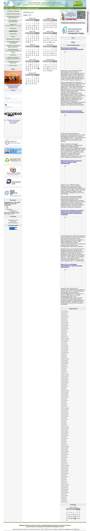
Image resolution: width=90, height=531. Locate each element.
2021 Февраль (65, 397)
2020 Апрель (64, 385)
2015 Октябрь (65, 322)
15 (34, 25)
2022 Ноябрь (64, 430)
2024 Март (64, 455)
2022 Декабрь (65, 432)
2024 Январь (64, 452)
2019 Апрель (64, 366)
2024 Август (64, 463)
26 (26, 83)
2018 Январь (64, 350)
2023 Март (64, 436)
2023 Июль (64, 443)
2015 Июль (64, 319)
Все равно (9, 209)
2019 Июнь (64, 370)
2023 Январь (64, 433)
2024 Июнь (64, 460)
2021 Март (64, 398)
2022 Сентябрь (65, 427)
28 (50, 42)
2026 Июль (64, 500)
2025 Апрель (64, 476)
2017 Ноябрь (64, 347)
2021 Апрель (64, 400)
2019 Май (63, 368)
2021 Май (63, 401)
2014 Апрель (64, 312)
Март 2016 (32, 31)
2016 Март (64, 330)
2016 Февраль (65, 328)
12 (32, 51)
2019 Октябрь (65, 376)
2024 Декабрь (65, 470)
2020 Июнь (64, 389)
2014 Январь (64, 311)
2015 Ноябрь (64, 323)
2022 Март (64, 417)
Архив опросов (15, 212)
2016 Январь (64, 327)
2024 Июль (64, 462)
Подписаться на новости (32, 8)
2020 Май (63, 387)
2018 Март (64, 354)
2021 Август (64, 406)
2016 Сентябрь (65, 338)
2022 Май (63, 420)
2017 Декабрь (65, 349)
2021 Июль (64, 404)
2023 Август (64, 444)
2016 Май (63, 333)
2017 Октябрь (65, 346)
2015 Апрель (64, 317)
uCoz (55, 529)
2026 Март (64, 494)
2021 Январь (64, 395)
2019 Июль (64, 371)
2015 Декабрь (65, 325)
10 (30, 65)
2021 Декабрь (65, 412)
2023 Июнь (64, 441)
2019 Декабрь (65, 379)
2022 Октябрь (65, 428)
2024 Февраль (65, 454)
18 (69, 516)
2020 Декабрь (65, 393)
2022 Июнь (64, 422)
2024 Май (63, 459)
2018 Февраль (65, 352)
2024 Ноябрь (64, 468)
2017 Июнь (64, 342)
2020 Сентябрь (65, 390)
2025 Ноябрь (64, 487)
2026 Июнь (64, 498)
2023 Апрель (64, 438)
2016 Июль (64, 335)
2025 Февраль (65, 473)
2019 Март (64, 365)
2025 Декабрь (65, 489)
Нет (7, 208)
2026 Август (64, 501)
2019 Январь (64, 363)
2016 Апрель (64, 331)
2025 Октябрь (65, 486)
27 (73, 518)
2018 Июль (64, 357)
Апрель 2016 (50, 31)
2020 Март (64, 384)
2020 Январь (64, 381)
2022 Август (64, 425)
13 (48, 38)
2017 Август (64, 344)
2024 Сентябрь (65, 465)
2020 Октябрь (65, 392)
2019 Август (64, 373)
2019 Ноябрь (64, 377)
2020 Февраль (65, 382)
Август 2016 (32, 59)
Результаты (7, 212)
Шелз (75, 529)
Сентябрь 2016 (50, 59)
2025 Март (64, 474)
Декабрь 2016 (32, 73)
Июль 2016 (50, 44)
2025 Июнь (64, 479)
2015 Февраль (65, 315)
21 (48, 68)
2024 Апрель (64, 457)
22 (52, 53)
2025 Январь (64, 471)
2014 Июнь (64, 314)
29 (28, 42)
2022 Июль (64, 424)
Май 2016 (32, 44)
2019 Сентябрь (65, 374)
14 (48, 66)
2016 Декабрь (65, 339)
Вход (23, 8)
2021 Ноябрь (64, 411)
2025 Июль (64, 481)
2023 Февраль (65, 435)
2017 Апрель (64, 341)
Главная (6, 8)
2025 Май (63, 478)
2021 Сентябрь (65, 408)
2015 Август (64, 320)
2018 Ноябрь (64, 360)
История (11, 8)
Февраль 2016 (50, 18)
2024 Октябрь (65, 466)
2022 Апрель (64, 419)
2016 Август (64, 336)
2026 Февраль (65, 492)
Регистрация (18, 8)
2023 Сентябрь (65, 446)
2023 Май (63, 439)
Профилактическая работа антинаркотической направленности (13, 86)
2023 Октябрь (65, 447)
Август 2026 (73, 507)
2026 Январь (64, 490)
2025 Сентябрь (65, 484)
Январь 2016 (32, 18)
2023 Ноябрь (64, 449)
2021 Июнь (64, 403)
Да (7, 206)
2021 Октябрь (65, 409)
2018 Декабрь (65, 362)
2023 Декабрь (65, 451)
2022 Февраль (65, 416)
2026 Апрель (64, 495)
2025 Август (64, 482)
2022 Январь (64, 414)
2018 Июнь (64, 355)
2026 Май (63, 497)
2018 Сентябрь (65, 358)
